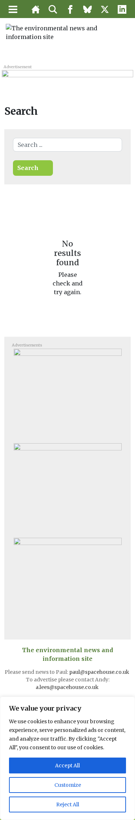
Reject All (67, 804)
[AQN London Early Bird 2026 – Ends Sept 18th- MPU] (68, 393)
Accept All (67, 765)
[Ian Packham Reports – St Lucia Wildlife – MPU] (68, 582)
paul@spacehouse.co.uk (99, 672)
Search (28, 167)
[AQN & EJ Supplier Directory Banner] (67, 77)
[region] (67, 758)
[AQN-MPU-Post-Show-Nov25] (68, 487)
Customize (67, 785)
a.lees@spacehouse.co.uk (68, 687)
